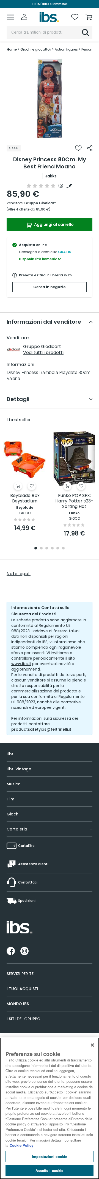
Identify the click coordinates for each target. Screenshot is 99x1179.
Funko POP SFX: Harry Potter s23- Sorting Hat (74, 501)
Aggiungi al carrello (53, 224)
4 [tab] (52, 548)
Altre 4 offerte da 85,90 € (28, 209)
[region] (49, 1108)
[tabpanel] (49, 98)
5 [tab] (58, 548)
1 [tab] (49, 135)
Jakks (51, 176)
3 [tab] (47, 548)
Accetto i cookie (49, 1170)
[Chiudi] (92, 1045)
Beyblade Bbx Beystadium (25, 498)
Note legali (19, 574)
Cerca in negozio (49, 286)
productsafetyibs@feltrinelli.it (41, 729)
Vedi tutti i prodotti (43, 352)
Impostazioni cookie (49, 1156)
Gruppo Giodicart (40, 203)
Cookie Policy (21, 1145)
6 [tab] (63, 548)
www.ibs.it (21, 663)
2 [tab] (41, 548)
